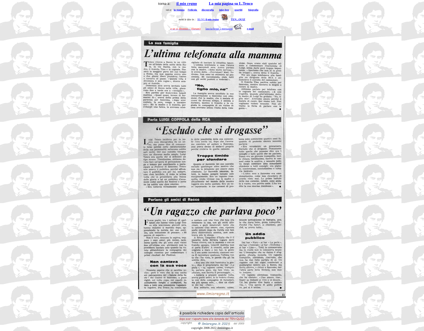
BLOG (208, 19)
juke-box (224, 9)
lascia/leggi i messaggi (219, 28)
